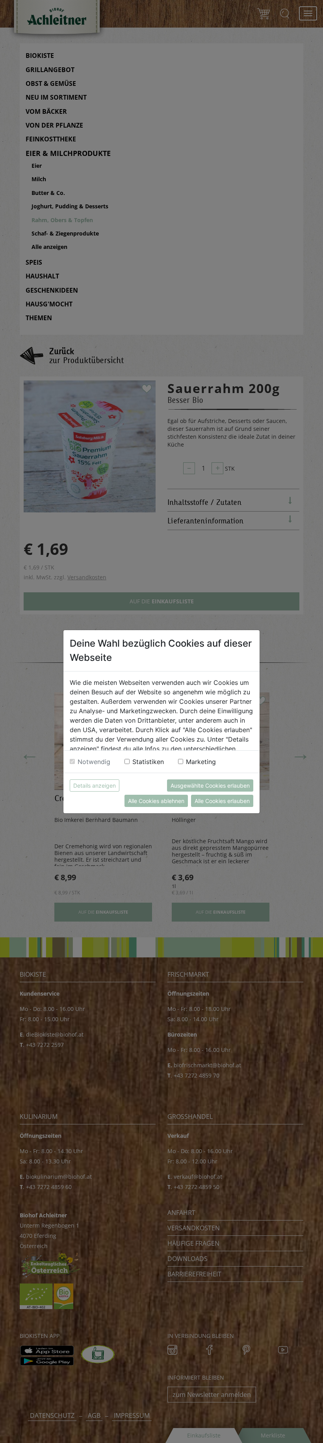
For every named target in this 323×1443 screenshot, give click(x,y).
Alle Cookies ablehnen (156, 801)
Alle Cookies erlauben (222, 801)
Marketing (201, 762)
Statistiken (148, 762)
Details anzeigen (94, 785)
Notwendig (94, 762)
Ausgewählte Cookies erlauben (210, 785)
